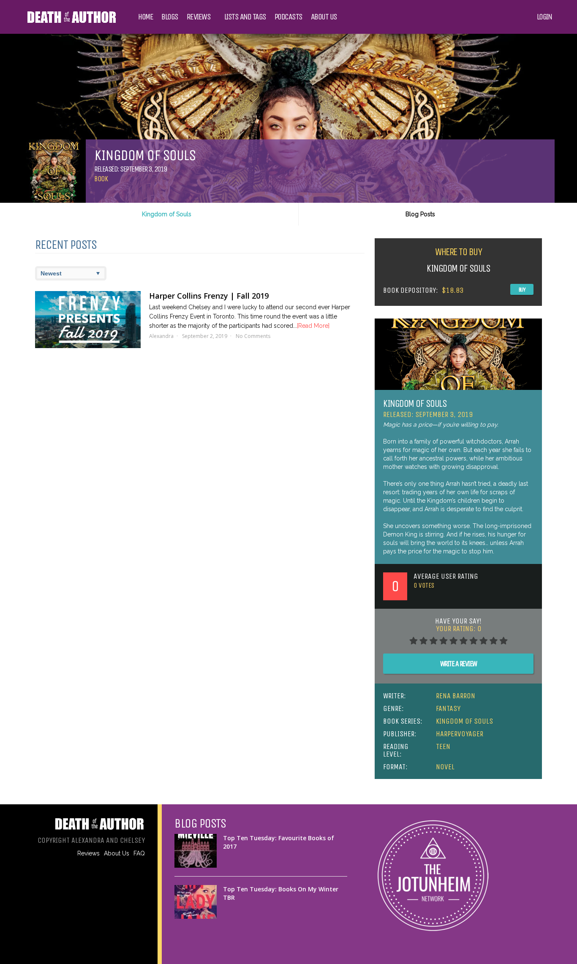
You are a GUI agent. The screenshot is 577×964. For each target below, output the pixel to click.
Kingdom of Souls (166, 214)
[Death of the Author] (71, 22)
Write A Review (458, 663)
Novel (445, 766)
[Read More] (313, 325)
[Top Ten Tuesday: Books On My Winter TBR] (195, 902)
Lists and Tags (245, 17)
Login (544, 17)
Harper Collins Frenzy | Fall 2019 (209, 296)
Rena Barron (455, 695)
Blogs (169, 17)
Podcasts (288, 17)
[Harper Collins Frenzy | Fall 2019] (88, 319)
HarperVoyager (459, 733)
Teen (443, 746)
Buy (522, 289)
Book (100, 178)
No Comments (253, 336)
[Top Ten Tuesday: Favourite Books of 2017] (195, 851)
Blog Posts (420, 214)
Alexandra (161, 336)
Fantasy (448, 708)
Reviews (199, 17)
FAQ (139, 853)
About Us (324, 17)
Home (145, 17)
